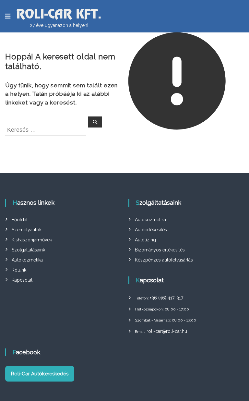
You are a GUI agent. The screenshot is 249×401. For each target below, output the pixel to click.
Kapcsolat (22, 280)
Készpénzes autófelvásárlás (164, 259)
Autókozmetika (27, 259)
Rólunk (19, 270)
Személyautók (27, 229)
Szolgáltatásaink (28, 249)
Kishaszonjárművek (32, 239)
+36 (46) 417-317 (166, 297)
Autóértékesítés (151, 229)
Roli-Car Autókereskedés (39, 374)
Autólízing (145, 239)
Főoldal (20, 219)
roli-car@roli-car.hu (167, 331)
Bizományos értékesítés (160, 249)
